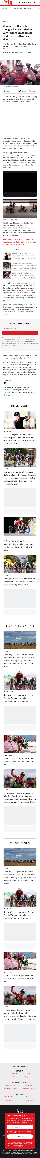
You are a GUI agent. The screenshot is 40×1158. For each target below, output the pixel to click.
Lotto (24, 290)
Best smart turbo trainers (10, 1088)
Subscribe (28, 2)
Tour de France (13, 1073)
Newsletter (33, 91)
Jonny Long (9, 52)
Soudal (29, 290)
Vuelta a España (13, 1076)
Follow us (23, 91)
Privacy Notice (26, 339)
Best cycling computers (29, 1088)
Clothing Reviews (29, 1100)
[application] (20, 182)
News (30, 52)
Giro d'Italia (27, 1073)
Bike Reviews (29, 1097)
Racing (5, 21)
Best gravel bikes (29, 1085)
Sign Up (20, 1137)
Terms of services (24, 338)
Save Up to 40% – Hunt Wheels (22, 8)
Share (7, 91)
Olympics (27, 1076)
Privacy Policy (26, 1143)
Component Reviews (10, 1100)
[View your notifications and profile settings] (19, 2)
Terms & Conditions (18, 1145)
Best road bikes (10, 1085)
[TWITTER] (5, 382)
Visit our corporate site (26, 1150)
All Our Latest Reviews (10, 1097)
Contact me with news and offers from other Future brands (20, 1132)
